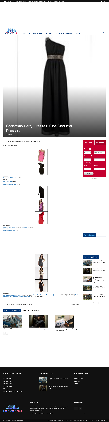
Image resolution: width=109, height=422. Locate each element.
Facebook (77, 381)
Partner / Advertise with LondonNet (13, 391)
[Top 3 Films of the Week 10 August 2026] (87, 297)
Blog (78, 33)
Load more (93, 303)
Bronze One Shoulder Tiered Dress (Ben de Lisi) (47, 295)
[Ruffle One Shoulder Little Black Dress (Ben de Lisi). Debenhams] (41, 286)
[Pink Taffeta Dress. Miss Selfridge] (41, 205)
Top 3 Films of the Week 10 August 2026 (99, 295)
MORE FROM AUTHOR (30, 311)
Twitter (76, 383)
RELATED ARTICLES (12, 311)
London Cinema (7, 378)
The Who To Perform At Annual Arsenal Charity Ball (17, 304)
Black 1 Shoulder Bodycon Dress (10, 227)
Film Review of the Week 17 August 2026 (13, 329)
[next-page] (7, 333)
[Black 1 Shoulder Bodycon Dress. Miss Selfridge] (41, 192)
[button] (104, 33)
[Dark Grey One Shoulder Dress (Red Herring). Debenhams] (41, 260)
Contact (36, 1)
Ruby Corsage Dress (7, 181)
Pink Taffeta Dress (25, 227)
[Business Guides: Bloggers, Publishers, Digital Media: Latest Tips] (67, 321)
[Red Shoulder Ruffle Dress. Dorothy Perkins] (41, 217)
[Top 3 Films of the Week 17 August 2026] (41, 321)
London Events (7, 386)
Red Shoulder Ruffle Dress (9, 230)
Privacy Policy (42, 1)
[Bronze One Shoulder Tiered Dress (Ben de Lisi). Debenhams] (41, 273)
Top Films (32, 326)
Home (24, 33)
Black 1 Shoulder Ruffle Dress (9, 184)
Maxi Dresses (75, 304)
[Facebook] (101, 1)
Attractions (35, 33)
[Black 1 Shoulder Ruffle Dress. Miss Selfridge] (41, 168)
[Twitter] (104, 1)
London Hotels (7, 383)
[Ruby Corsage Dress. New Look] (41, 155)
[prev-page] (4, 333)
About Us (31, 1)
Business (58, 326)
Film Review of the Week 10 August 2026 (99, 287)
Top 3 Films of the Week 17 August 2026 (39, 329)
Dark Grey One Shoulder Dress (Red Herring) (13, 295)
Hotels (48, 33)
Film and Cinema (64, 33)
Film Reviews (6, 326)
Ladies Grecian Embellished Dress (10, 177)
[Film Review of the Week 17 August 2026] (15, 321)
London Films (7, 381)
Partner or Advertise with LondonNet (55, 1)
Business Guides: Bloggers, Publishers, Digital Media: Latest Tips (99, 279)
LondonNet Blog (78, 378)
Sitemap (5, 389)
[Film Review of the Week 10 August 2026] (87, 288)
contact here (49, 414)
